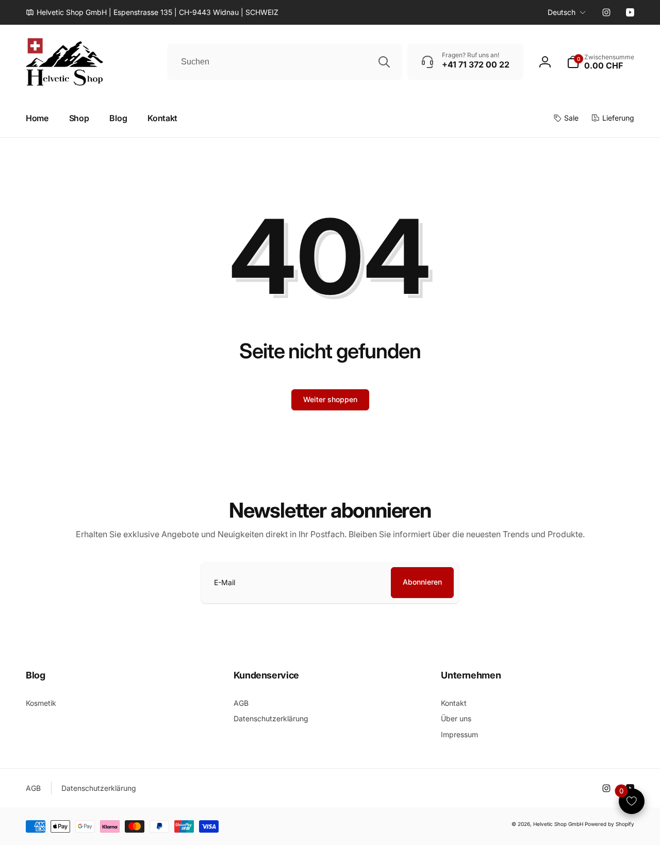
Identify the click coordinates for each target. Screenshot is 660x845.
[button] (600, 62)
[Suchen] (384, 62)
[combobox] (284, 62)
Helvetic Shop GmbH (558, 824)
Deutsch (561, 12)
